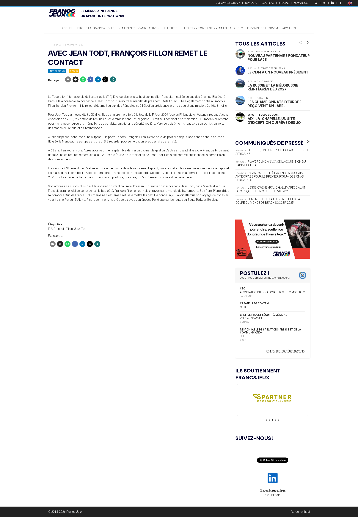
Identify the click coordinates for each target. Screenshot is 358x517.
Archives (289, 28)
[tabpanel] (272, 398)
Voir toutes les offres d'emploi (285, 351)
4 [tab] (275, 420)
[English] (350, 2)
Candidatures (148, 28)
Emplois (284, 2)
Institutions (172, 28)
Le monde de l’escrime (263, 28)
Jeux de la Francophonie (95, 28)
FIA (50, 229)
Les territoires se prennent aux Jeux (213, 28)
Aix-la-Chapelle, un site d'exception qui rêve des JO (274, 120)
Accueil (67, 28)
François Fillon (63, 229)
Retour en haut (300, 511)
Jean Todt (80, 229)
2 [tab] (269, 420)
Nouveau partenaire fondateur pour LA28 (279, 57)
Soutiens (268, 2)
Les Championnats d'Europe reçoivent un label (275, 104)
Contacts (251, 2)
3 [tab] (272, 420)
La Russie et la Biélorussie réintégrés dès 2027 (273, 87)
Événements (126, 28)
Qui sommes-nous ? (228, 2)
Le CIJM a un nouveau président (278, 72)
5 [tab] (278, 420)
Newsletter (301, 2)
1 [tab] (266, 420)
